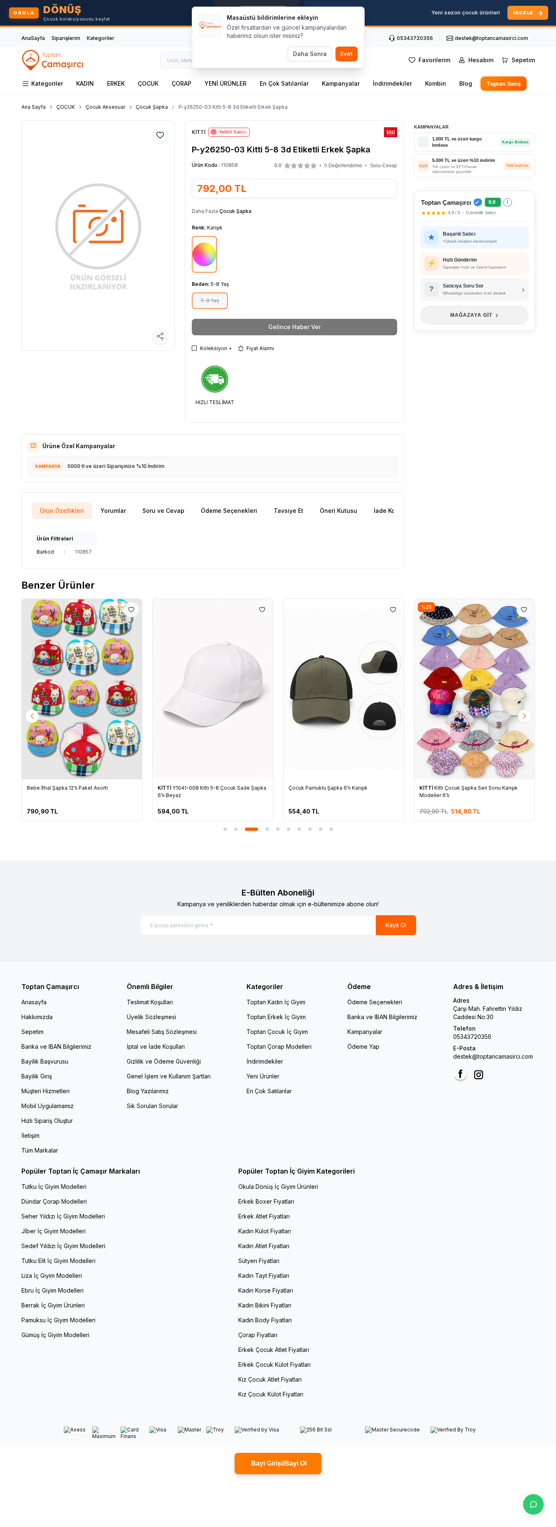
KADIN (85, 83)
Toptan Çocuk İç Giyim (277, 1031)
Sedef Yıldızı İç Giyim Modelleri (63, 1245)
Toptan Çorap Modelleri (279, 1046)
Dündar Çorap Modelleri (54, 1201)
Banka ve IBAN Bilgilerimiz (56, 1046)
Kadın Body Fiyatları (265, 1320)
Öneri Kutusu (338, 510)
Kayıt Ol (396, 924)
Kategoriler (100, 38)
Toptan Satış (503, 83)
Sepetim (32, 1031)
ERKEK (116, 83)
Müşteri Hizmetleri (45, 1090)
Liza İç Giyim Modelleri (51, 1275)
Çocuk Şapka (152, 107)
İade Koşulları (393, 510)
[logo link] (53, 60)
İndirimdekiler (392, 83)
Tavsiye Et (288, 510)
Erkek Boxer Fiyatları (266, 1201)
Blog (465, 83)
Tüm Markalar (39, 1150)
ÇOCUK (148, 83)
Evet (346, 53)
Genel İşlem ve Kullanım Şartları (169, 1076)
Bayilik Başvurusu (44, 1061)
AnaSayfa (33, 38)
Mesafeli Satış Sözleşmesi (162, 1031)
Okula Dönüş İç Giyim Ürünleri (278, 1186)
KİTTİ (165, 788)
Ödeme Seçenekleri (229, 510)
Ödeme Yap (363, 1046)
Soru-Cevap (383, 165)
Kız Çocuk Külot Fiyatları (270, 1394)
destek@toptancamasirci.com (493, 1056)
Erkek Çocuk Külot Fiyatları (274, 1364)
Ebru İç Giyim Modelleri (52, 1290)
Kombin (435, 83)
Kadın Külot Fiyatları (264, 1231)
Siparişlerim (65, 38)
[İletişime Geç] (533, 1504)
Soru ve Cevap (163, 510)
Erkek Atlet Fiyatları (264, 1216)
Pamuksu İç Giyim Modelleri (58, 1320)
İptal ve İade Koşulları (156, 1046)
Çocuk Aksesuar (105, 107)
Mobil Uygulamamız (47, 1105)
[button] (300, 165)
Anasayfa (34, 1002)
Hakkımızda (37, 1016)
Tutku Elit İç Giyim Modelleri (58, 1260)
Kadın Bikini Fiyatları (264, 1305)
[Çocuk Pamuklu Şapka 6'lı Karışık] (344, 689)
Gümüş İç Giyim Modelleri (55, 1334)
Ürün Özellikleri (62, 510)
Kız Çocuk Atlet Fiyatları (270, 1379)
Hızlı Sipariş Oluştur (47, 1120)
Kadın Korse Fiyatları (265, 1290)
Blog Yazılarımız (148, 1090)
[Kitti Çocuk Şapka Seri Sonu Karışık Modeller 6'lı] (474, 689)
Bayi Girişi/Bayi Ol (278, 1463)
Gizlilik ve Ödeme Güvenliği (164, 1061)
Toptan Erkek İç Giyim (276, 1016)
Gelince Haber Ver (294, 326)
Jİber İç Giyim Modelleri (53, 1231)
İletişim (30, 1135)
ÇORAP (181, 83)
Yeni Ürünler (263, 1076)
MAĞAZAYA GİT (474, 315)
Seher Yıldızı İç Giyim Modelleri (63, 1216)
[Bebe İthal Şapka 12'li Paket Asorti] (82, 689)
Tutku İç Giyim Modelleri (53, 1186)
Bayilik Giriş (36, 1076)
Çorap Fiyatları (257, 1334)
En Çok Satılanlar (284, 83)
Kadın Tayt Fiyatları (263, 1275)
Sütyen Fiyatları (258, 1260)
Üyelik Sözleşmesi (151, 1016)
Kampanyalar (341, 83)
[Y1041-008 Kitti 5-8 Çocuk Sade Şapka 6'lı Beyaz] (213, 689)
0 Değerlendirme (343, 165)
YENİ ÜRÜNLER (226, 83)
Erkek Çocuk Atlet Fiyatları (273, 1349)
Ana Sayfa (33, 107)
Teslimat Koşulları (150, 1002)
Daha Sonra (310, 53)
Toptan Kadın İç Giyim (276, 1002)
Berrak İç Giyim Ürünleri (53, 1305)
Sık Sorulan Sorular (152, 1105)
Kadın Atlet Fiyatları (263, 1245)
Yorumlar (113, 510)
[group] (98, 236)
